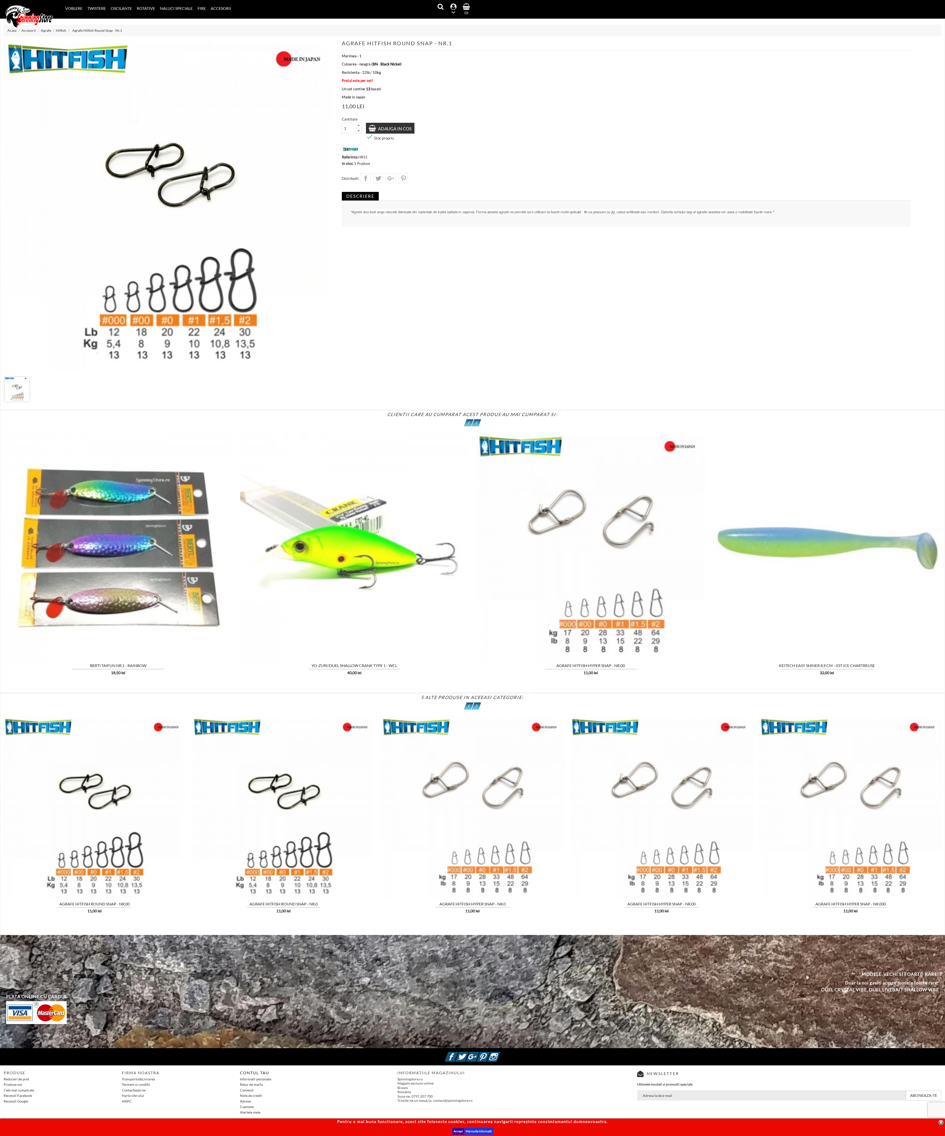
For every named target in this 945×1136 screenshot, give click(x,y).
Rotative (146, 8)
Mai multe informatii (479, 1131)
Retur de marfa (251, 1084)
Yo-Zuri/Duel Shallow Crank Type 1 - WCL (354, 665)
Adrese (245, 1101)
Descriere (360, 196)
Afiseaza (53, 631)
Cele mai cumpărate (19, 1090)
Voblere (73, 8)
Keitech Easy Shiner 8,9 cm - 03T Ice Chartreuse (827, 665)
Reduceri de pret (16, 1079)
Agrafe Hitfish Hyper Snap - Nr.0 (473, 904)
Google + (478, 1054)
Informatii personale (255, 1079)
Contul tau (254, 1072)
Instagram (499, 1054)
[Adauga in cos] (241, 630)
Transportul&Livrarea (138, 1079)
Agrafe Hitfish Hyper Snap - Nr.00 (590, 665)
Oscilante (121, 8)
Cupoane (247, 1107)
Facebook (457, 1054)
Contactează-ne (133, 1090)
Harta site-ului (133, 1095)
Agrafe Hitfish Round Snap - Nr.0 (284, 904)
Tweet (378, 178)
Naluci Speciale (176, 8)
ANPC (127, 1101)
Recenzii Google (16, 1101)
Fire (202, 8)
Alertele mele (250, 1112)
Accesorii (221, 8)
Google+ (390, 178)
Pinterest (403, 178)
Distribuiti (365, 178)
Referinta (350, 157)
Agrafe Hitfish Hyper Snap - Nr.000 (850, 904)
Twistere (96, 8)
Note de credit (251, 1095)
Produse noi (13, 1084)
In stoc (347, 163)
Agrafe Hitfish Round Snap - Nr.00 (94, 904)
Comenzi (246, 1090)
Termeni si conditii (136, 1084)
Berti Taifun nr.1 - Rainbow (118, 665)
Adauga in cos (394, 128)
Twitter (468, 1054)
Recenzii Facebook (18, 1095)
